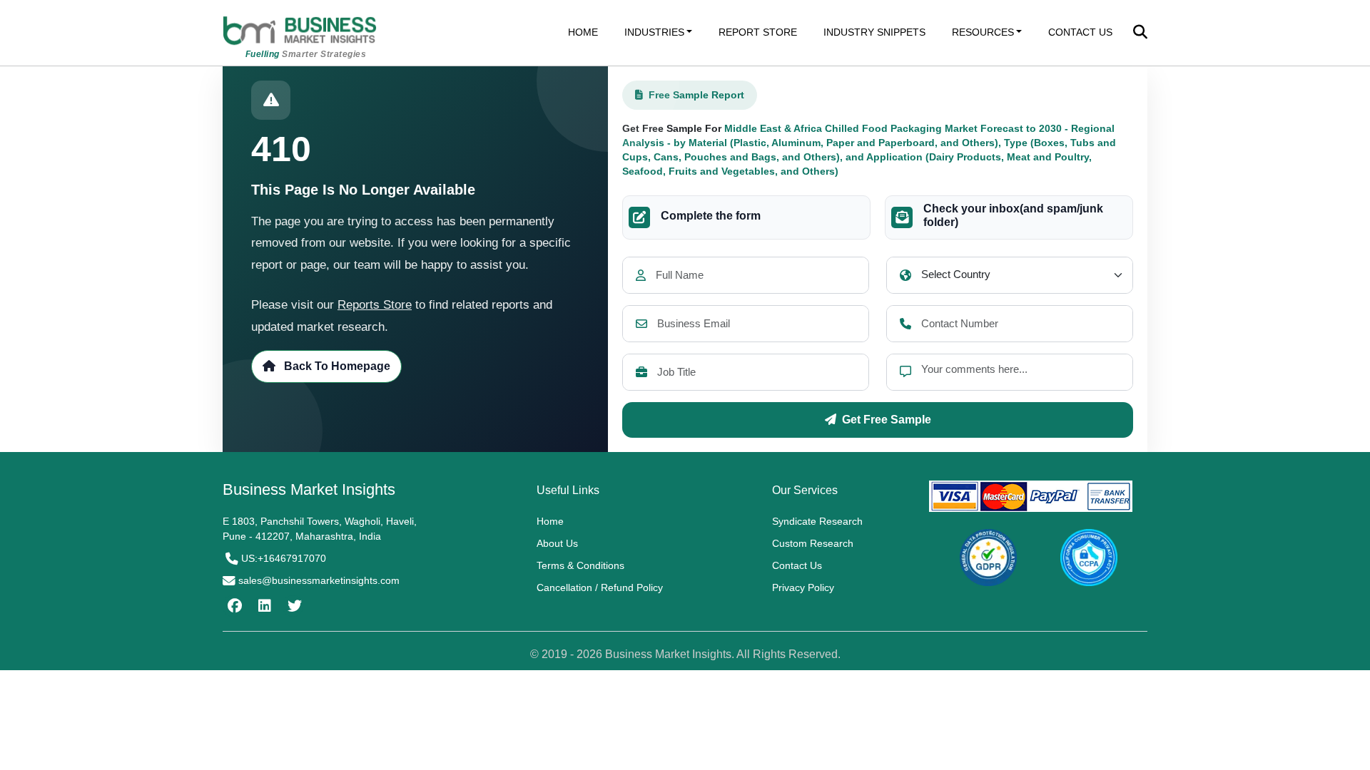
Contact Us (797, 565)
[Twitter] (293, 606)
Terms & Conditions (580, 565)
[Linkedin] (263, 606)
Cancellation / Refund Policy (600, 587)
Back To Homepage (335, 366)
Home (550, 521)
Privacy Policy (803, 587)
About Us (557, 543)
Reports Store (375, 305)
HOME (583, 32)
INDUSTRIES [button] (654, 32)
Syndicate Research (817, 521)
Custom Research (812, 543)
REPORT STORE (758, 32)
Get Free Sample (886, 420)
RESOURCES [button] (983, 32)
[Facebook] (233, 606)
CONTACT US (1080, 32)
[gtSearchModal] (1140, 33)
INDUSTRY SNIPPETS (874, 32)
